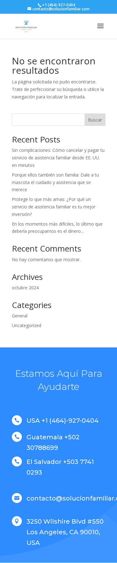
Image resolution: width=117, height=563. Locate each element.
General (19, 316)
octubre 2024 (25, 288)
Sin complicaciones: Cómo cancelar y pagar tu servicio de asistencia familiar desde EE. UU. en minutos (58, 157)
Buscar (95, 120)
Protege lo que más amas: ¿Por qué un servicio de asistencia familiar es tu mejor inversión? (53, 206)
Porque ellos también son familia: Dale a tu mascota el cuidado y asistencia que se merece (55, 182)
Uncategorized (26, 325)
